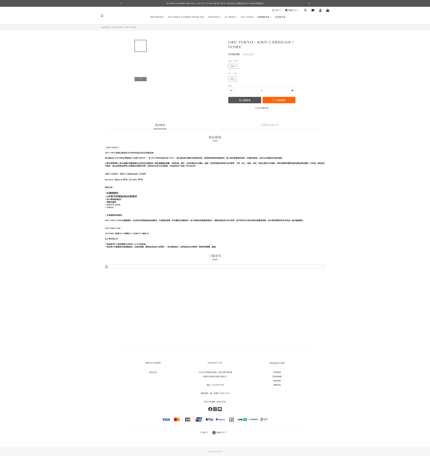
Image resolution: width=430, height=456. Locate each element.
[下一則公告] (309, 3)
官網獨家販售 (263, 16)
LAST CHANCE (247, 16)
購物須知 (277, 385)
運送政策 (277, 380)
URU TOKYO (130, 27)
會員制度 (277, 372)
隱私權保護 (277, 376)
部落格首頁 (280, 16)
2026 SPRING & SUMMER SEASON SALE (186, 16)
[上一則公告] (120, 3)
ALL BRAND (230, 16)
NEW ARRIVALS (157, 16)
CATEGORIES (213, 16)
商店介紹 (153, 372)
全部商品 (105, 27)
